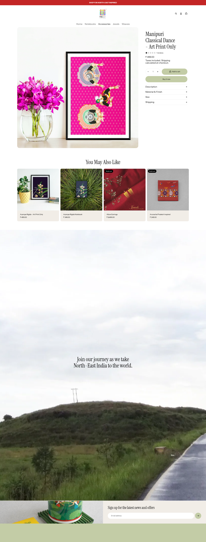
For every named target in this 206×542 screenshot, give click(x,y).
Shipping (149, 102)
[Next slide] (142, 189)
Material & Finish (153, 91)
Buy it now (166, 79)
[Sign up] (198, 516)
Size (147, 97)
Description (151, 86)
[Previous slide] (107, 189)
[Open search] (176, 13)
